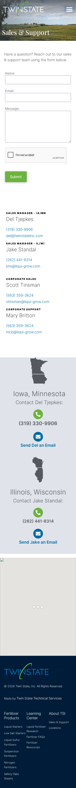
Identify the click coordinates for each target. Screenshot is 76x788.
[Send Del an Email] (38, 437)
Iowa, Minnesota (39, 393)
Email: (9, 91)
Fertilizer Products (11, 715)
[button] (69, 9)
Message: (12, 109)
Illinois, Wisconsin (38, 492)
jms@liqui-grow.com (23, 266)
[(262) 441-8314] (38, 513)
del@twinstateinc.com (24, 236)
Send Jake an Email (38, 542)
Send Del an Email (38, 445)
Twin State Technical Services (39, 698)
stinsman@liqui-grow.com (27, 301)
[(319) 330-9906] (38, 414)
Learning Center (34, 715)
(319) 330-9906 (19, 229)
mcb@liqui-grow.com (24, 332)
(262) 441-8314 (19, 260)
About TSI (57, 713)
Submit (16, 177)
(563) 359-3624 (19, 295)
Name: (10, 73)
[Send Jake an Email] (38, 534)
